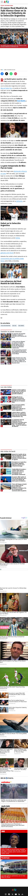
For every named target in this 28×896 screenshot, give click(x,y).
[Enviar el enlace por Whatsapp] (11, 73)
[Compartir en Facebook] (2, 73)
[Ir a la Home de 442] (6, 2)
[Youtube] (16, 894)
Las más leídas (6, 387)
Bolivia (18, 238)
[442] (14, 890)
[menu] (2, 1)
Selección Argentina (5, 325)
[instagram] (5, 894)
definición (19, 201)
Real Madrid (21, 101)
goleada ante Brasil (7, 253)
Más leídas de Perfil (8, 451)
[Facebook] (9, 894)
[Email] (15, 73)
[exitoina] (14, 782)
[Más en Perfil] (9, 778)
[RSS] (19, 894)
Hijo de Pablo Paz (6, 88)
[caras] (14, 832)
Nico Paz (14, 325)
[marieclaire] (14, 806)
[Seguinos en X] (12, 894)
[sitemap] (22, 894)
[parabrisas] (14, 858)
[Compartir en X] (6, 73)
